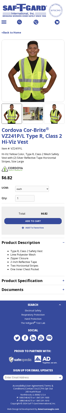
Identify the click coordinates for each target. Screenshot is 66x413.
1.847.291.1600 (42, 397)
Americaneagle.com (48, 409)
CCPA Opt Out (45, 388)
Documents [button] (12, 289)
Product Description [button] (21, 242)
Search (33, 305)
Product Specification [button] (22, 280)
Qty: (4, 198)
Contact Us (31, 388)
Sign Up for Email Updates (33, 370)
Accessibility (19, 385)
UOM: (5, 188)
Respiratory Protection (33, 314)
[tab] (33, 242)
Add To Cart (33, 221)
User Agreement (34, 385)
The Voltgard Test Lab (33, 322)
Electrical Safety (33, 310)
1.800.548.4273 (25, 397)
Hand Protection (33, 318)
